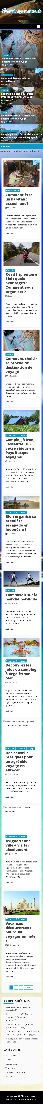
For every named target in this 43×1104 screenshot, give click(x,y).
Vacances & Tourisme (11, 52)
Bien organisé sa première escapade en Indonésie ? (21, 523)
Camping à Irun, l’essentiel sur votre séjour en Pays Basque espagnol (19, 58)
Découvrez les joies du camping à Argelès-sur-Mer (21, 672)
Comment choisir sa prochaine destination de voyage (18, 117)
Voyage (4, 112)
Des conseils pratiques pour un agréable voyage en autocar (19, 761)
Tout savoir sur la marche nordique (21, 597)
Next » (28, 987)
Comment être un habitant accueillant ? (19, 199)
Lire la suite (9, 234)
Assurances (11, 1055)
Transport (21, 748)
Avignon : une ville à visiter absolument (18, 845)
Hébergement (7, 75)
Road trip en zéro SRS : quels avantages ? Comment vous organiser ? (17, 96)
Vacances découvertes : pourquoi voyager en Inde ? (21, 932)
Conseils (5, 90)
